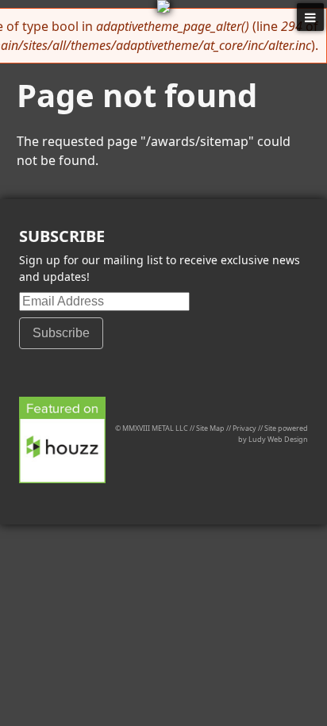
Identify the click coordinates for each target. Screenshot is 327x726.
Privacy (244, 428)
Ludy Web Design (278, 439)
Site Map (210, 428)
